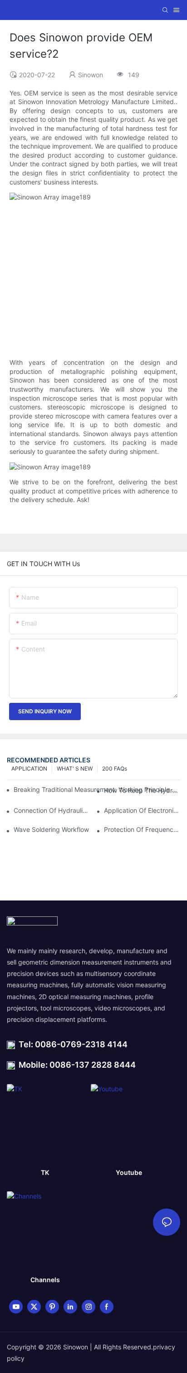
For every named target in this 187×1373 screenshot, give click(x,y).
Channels (45, 1279)
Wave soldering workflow (51, 829)
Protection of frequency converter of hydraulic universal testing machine (142, 829)
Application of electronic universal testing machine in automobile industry (142, 810)
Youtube (129, 1172)
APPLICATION (29, 768)
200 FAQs (114, 768)
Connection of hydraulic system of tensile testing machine (52, 810)
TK (45, 1172)
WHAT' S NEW (75, 768)
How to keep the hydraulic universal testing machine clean (142, 790)
